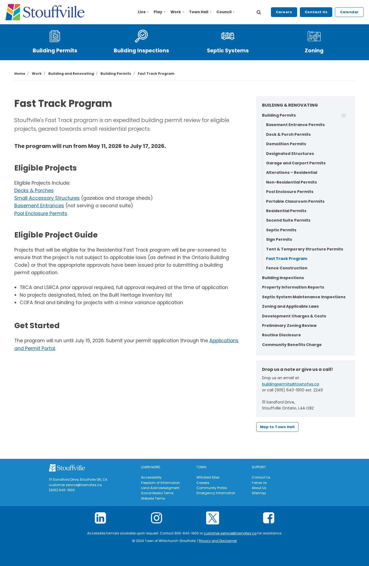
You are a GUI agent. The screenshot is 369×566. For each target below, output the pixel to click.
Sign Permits (279, 239)
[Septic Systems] (227, 36)
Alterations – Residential (291, 172)
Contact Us (316, 12)
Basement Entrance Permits (295, 124)
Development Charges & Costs (294, 316)
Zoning (314, 50)
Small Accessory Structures (47, 198)
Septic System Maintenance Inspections (303, 297)
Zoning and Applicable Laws (290, 306)
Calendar (349, 12)
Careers (284, 12)
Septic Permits (281, 230)
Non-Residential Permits (291, 182)
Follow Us (259, 482)
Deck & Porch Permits (288, 134)
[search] (258, 12)
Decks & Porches (34, 190)
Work (175, 12)
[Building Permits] (54, 36)
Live (142, 12)
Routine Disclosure (281, 335)
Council (224, 12)
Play (158, 12)
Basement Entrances (39, 205)
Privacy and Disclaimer (218, 540)
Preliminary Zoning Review (289, 325)
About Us (259, 488)
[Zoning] (314, 36)
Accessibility (151, 477)
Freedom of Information (160, 482)
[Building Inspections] (141, 36)
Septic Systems (228, 50)
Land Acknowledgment (160, 488)
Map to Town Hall (277, 427)
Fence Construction (286, 268)
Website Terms (153, 498)
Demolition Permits (286, 144)
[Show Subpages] (343, 115)
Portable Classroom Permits (295, 201)
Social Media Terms (157, 493)
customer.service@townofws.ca (230, 533)
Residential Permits (286, 210)
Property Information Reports (293, 287)
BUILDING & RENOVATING (290, 105)
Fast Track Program (286, 258)
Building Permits (55, 50)
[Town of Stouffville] (45, 12)
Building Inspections (141, 50)
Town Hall (198, 12)
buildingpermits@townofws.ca (290, 384)
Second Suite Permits (288, 220)
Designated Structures (290, 153)
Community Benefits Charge (292, 344)
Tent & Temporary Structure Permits (304, 249)
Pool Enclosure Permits (40, 213)
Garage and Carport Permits (296, 163)
